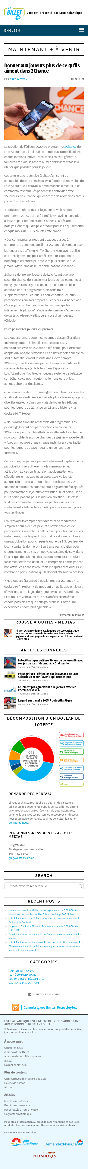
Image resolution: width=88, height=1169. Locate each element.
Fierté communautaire (17, 1105)
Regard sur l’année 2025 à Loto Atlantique (45, 700)
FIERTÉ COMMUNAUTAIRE (22, 974)
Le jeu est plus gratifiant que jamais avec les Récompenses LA (47, 688)
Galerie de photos (14, 1083)
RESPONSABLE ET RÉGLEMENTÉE (26, 978)
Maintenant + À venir (16, 1101)
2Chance (70, 147)
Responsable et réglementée (21, 1109)
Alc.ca (8, 1087)
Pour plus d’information (33, 667)
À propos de (16, 1052)
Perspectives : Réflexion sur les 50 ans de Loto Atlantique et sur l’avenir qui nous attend (48, 675)
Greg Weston (18, 79)
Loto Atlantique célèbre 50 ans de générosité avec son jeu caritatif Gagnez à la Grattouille (50, 662)
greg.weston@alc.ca (21, 858)
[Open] (80, 30)
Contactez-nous (18, 823)
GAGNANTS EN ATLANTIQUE (24, 982)
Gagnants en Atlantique (17, 1114)
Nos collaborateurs (15, 1065)
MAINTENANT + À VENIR (22, 970)
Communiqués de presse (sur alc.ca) (25, 1079)
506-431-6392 (18, 853)
